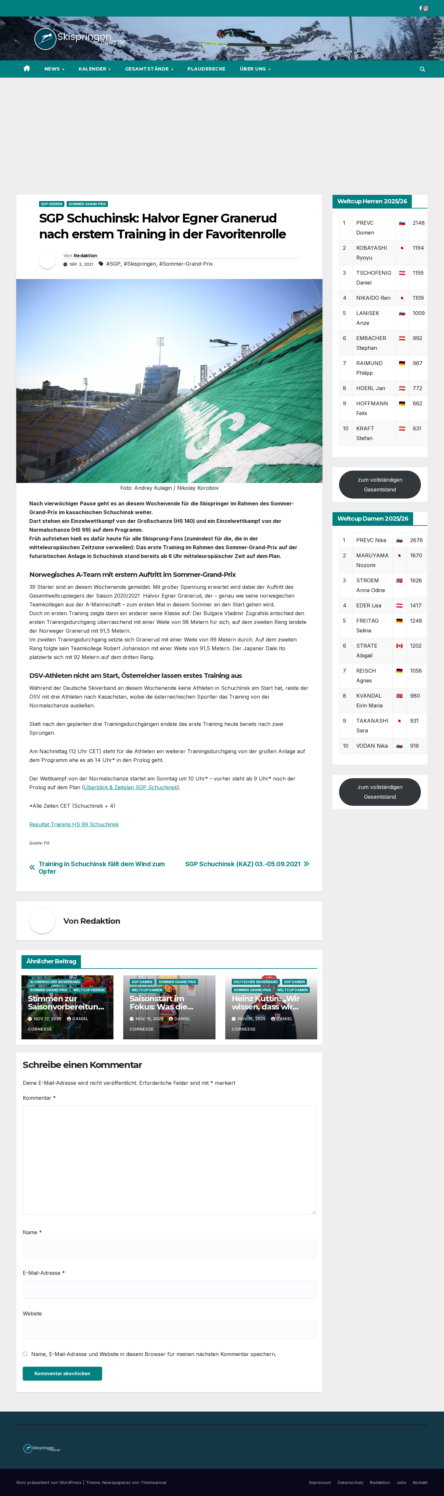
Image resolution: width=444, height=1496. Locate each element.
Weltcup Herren (89, 990)
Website (32, 1313)
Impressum (320, 1482)
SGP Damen (142, 982)
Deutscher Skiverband (256, 982)
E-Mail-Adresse (44, 1273)
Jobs (401, 1482)
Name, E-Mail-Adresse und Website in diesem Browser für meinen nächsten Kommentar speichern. (153, 1354)
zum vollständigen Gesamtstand (380, 484)
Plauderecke (207, 69)
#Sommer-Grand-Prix (186, 263)
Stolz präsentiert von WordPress (49, 1482)
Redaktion (86, 256)
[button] (422, 69)
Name (32, 1232)
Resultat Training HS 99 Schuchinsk (74, 824)
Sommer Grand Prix (87, 204)
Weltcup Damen (147, 990)
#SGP (113, 263)
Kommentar (39, 1098)
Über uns (254, 69)
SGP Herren (51, 204)
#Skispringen (140, 263)
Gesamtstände (148, 69)
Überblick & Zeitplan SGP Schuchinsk (130, 787)
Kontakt (420, 1482)
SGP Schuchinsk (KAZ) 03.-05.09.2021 (242, 864)
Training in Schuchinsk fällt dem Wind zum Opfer (102, 867)
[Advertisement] (222, 126)
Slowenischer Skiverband (55, 982)
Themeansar (153, 1482)
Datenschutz (350, 1482)
